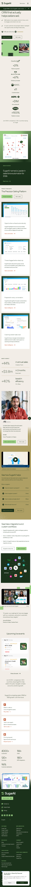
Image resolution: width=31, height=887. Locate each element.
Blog (3, 842)
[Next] (29, 418)
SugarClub (18, 858)
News (17, 846)
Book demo (22, 3)
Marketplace (4, 835)
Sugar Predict (5, 830)
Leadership (19, 844)
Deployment (19, 828)
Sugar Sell (4, 828)
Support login (7, 807)
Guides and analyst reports (8, 844)
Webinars (18, 856)
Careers (18, 848)
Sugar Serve (4, 834)
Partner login (5, 866)
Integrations (19, 834)
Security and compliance (22, 832)
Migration (18, 830)
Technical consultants (7, 865)
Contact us (6, 804)
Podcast (3, 846)
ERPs (17, 835)
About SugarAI (19, 842)
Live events (19, 854)
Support (3, 854)
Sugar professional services (8, 856)
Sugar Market (5, 832)
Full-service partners (6, 863)
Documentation (5, 852)
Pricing (5, 810)
